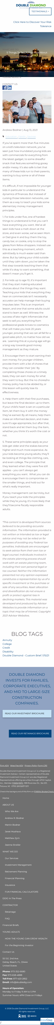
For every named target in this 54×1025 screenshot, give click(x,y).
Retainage (10, 911)
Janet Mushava (13, 831)
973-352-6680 (18, 971)
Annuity (7, 640)
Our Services (11, 858)
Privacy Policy (31, 765)
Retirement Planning (16, 871)
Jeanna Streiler (13, 845)
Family (22, 136)
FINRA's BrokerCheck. (44, 791)
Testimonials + (41, 12)
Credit (6, 647)
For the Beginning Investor (19, 945)
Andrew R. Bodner (14, 818)
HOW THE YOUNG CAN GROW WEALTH (26, 938)
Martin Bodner (12, 824)
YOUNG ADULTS (11, 77)
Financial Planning (14, 878)
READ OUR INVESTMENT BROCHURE (24, 713)
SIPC (21, 783)
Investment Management (18, 865)
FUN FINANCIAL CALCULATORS (21, 891)
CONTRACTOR (10, 63)
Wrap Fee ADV (16, 765)
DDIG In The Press (13, 56)
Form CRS (42, 765)
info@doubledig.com (21, 982)
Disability (8, 651)
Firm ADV (4, 765)
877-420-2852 (20, 978)
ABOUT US (8, 42)
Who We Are (11, 811)
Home (6, 35)
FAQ (7, 918)
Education (11, 136)
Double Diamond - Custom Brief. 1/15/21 (26, 655)
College (7, 644)
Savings (31, 136)
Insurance (10, 885)
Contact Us (9, 84)
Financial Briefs (13, 70)
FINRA (15, 783)
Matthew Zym (12, 838)
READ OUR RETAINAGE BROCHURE (30, 733)
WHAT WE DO (10, 49)
